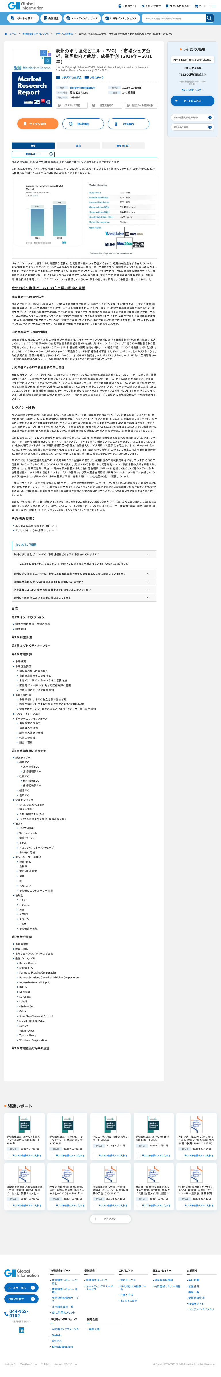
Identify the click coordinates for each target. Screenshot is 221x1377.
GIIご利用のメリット (63, 1312)
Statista (57, 1334)
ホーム (13, 33)
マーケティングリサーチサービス (99, 1288)
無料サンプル (128, 1280)
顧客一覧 (193, 1291)
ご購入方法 (127, 1294)
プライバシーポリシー (28, 1364)
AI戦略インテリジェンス (65, 1328)
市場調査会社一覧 (63, 1306)
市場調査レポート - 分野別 (65, 1282)
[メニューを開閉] (214, 6)
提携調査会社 (196, 1297)
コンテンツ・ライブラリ (201, 1309)
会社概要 (193, 1280)
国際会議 (94, 1328)
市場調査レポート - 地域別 (65, 1291)
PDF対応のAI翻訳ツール (133, 1288)
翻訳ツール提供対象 (142, 106)
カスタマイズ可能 (72, 106)
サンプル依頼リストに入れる (27, 1155)
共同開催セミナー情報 (167, 1286)
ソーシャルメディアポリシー (65, 1364)
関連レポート (33, 154)
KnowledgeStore (62, 1346)
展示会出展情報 (163, 1280)
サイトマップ (9, 1364)
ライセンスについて (191, 90)
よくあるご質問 (128, 1300)
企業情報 (192, 1271)
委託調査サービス (96, 1280)
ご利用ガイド (126, 1271)
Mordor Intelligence (82, 87)
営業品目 (193, 1286)
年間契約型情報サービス (65, 1299)
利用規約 (45, 1364)
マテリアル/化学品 (63, 33)
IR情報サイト (196, 1303)
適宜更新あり (107, 106)
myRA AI (57, 1340)
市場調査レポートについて (35, 33)
